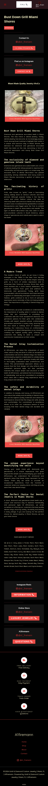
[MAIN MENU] (5, 4)
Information (22, 595)
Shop (24, 746)
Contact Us (23, 71)
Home (24, 742)
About (24, 750)
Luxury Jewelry (22, 618)
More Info (23, 264)
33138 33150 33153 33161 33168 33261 (24, 571)
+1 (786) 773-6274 (23, 48)
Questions (22, 641)
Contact (24, 753)
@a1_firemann (25, 42)
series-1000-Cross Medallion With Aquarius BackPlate (24, 106)
